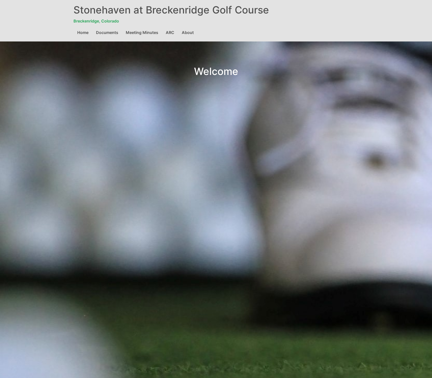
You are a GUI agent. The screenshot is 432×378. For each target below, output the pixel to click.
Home (82, 32)
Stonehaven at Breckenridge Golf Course (171, 10)
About (188, 32)
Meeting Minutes (142, 32)
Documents (107, 32)
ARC (170, 32)
